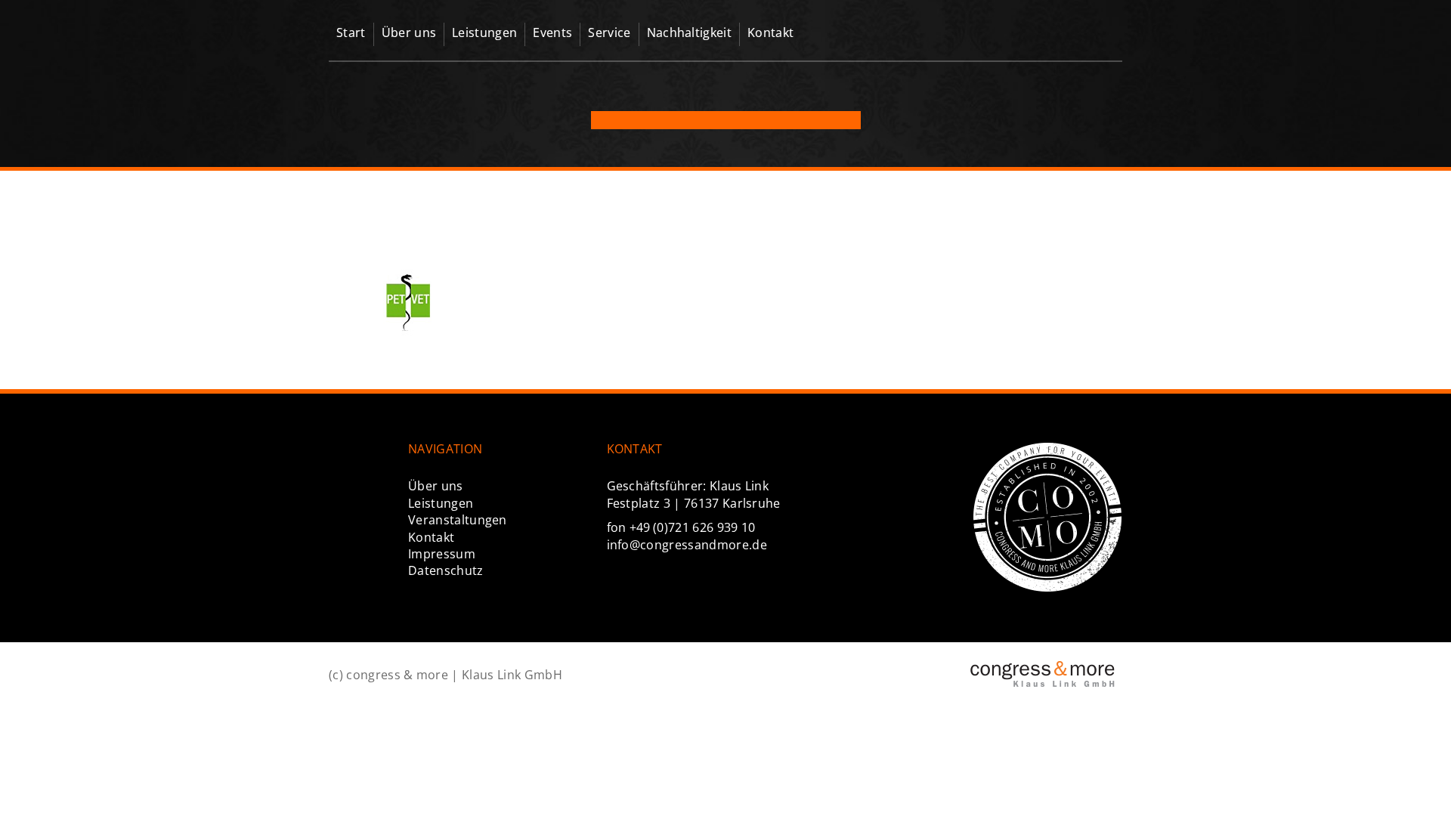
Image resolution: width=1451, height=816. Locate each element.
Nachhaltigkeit (689, 32)
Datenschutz (446, 570)
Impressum (441, 554)
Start (351, 32)
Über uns (409, 32)
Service (609, 32)
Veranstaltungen (457, 520)
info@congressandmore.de (687, 544)
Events (552, 32)
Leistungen (484, 32)
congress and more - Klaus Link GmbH (1046, 41)
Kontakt (770, 32)
